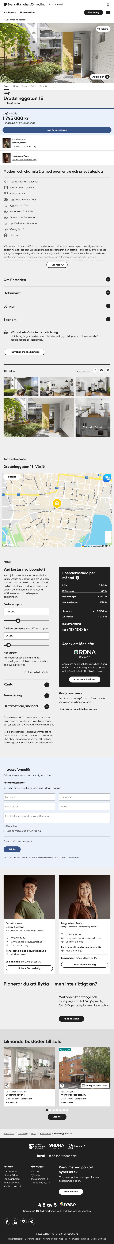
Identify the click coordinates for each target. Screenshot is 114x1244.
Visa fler (57, 1116)
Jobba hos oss (39, 1182)
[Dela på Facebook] (94, 370)
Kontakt (43, 86)
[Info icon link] (77, 578)
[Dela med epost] (101, 370)
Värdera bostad (12, 1186)
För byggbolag (12, 1178)
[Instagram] (23, 1221)
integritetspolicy (24, 841)
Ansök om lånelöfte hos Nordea (79, 709)
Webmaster (74, 1239)
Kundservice (10, 1171)
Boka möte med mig (29, 968)
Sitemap (85, 1239)
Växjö (33, 1133)
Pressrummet (38, 1178)
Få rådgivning (71, 1018)
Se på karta (13, 103)
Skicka (12, 849)
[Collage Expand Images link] (57, 407)
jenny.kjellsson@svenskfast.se (26, 941)
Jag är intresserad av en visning (24, 830)
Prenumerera (71, 1191)
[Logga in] (108, 4)
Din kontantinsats (26, 628)
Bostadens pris (13, 604)
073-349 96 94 (18, 938)
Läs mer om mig (19, 945)
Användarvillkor (68, 857)
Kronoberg (23, 1133)
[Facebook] (7, 1221)
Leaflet (87, 546)
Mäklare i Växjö (19, 954)
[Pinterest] (31, 1221)
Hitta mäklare (11, 1175)
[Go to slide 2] (50, 1110)
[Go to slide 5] (60, 1110)
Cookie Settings (98, 1239)
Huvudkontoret (12, 1182)
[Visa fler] (16, 680)
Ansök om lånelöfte (84, 679)
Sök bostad (10, 12)
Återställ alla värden (38, 672)
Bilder (15, 86)
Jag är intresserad (57, 130)
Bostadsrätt (45, 1133)
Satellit (12, 476)
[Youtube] (15, 1221)
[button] (108, 12)
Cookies (63, 1239)
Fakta (6, 86)
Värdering (93, 12)
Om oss (35, 1171)
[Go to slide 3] (54, 1110)
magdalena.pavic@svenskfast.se (83, 938)
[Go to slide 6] (64, 1110)
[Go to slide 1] (47, 1110)
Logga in (56, 788)
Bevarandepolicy (33, 1239)
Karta (24, 86)
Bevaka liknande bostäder (26, 351)
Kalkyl (33, 86)
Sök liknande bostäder (16, 19)
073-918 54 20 (73, 934)
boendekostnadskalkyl (34, 575)
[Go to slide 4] (57, 1110)
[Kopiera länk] (107, 370)
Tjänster (35, 1175)
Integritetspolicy (51, 857)
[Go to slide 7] (67, 1110)
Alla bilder (100, 76)
